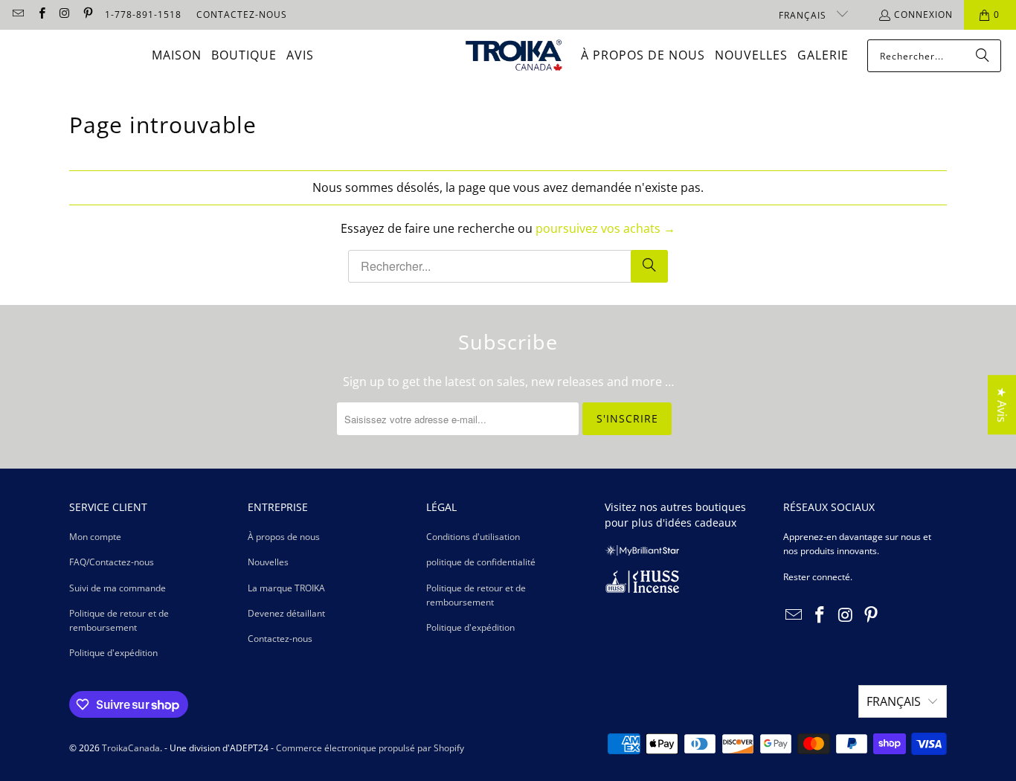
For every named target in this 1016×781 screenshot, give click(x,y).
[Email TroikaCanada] (17, 14)
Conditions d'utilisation (473, 536)
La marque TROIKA (286, 588)
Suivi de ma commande (117, 588)
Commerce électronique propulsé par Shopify (370, 748)
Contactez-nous (280, 638)
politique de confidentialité (481, 562)
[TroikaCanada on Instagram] (64, 14)
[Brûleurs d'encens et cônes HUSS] (642, 589)
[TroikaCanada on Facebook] (40, 14)
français (804, 15)
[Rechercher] (982, 55)
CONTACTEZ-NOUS (241, 14)
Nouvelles (268, 562)
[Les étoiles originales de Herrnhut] (642, 552)
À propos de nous (284, 536)
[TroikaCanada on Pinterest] (87, 14)
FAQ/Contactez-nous (111, 562)
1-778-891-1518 (143, 14)
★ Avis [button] (1002, 404)
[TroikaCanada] (514, 56)
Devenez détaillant (286, 613)
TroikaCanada (131, 748)
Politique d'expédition (113, 652)
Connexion (923, 14)
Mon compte (95, 536)
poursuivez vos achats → (605, 228)
